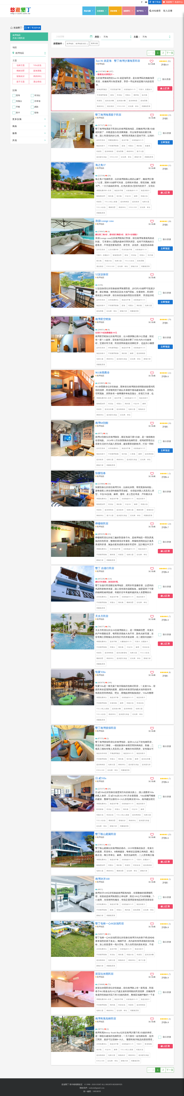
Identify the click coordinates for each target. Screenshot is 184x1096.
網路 (36, 107)
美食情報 (113, 11)
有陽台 (19, 101)
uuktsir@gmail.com (96, 1088)
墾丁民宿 (157, 2)
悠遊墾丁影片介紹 (146, 2)
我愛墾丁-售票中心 (174, 2)
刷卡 (18, 113)
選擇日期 (94, 43)
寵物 (36, 113)
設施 (15, 90)
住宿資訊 (100, 11)
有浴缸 (37, 95)
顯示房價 (166, 79)
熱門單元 (140, 11)
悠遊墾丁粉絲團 (142, 2)
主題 (15, 60)
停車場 (37, 101)
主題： (137, 37)
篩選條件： (58, 43)
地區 (15, 47)
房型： (98, 37)
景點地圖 (87, 11)
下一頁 (169, 53)
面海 (18, 95)
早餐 (18, 107)
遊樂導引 (126, 11)
